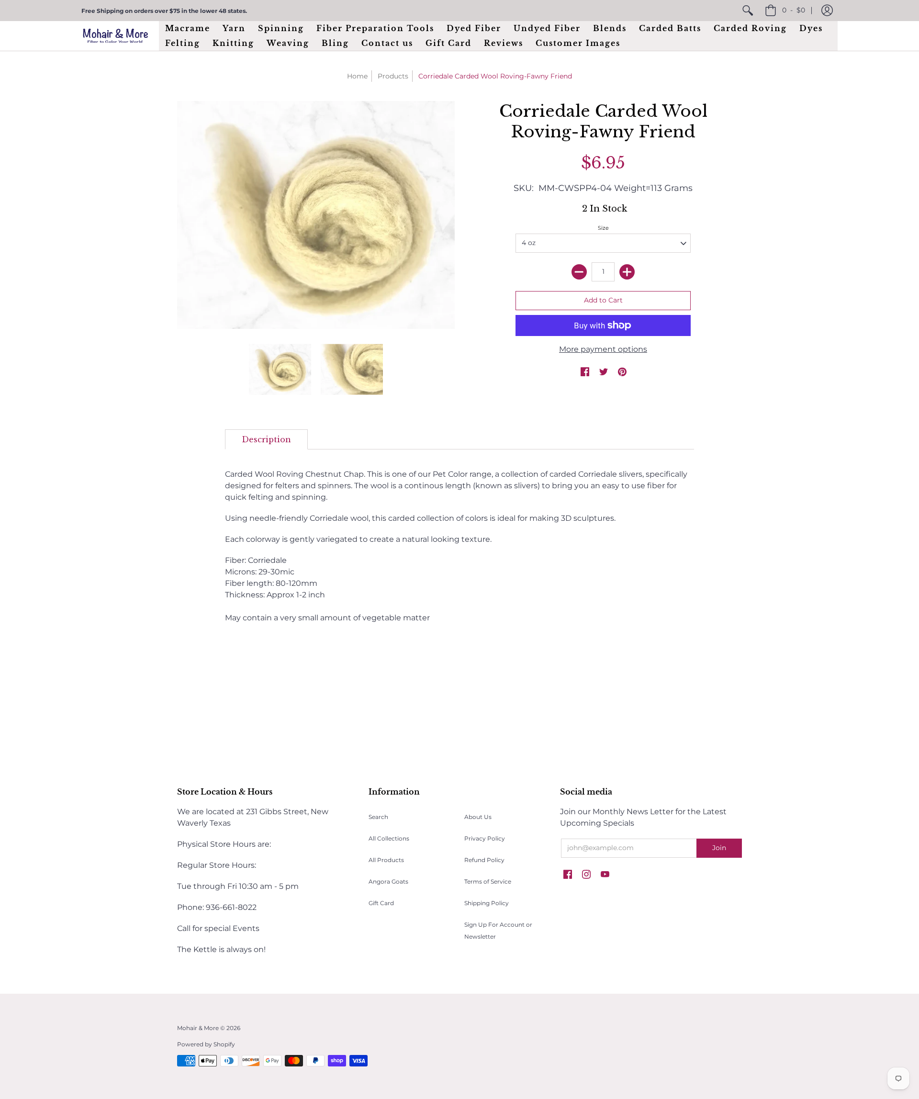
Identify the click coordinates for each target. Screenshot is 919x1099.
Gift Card (381, 903)
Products (393, 76)
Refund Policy (484, 860)
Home (357, 76)
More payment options (603, 349)
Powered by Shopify (206, 1044)
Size (603, 227)
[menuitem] (747, 10)
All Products (386, 860)
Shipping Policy (486, 903)
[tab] (266, 439)
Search (378, 816)
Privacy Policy (484, 838)
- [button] (793, 10)
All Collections (389, 838)
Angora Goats (388, 881)
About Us (478, 816)
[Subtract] (579, 272)
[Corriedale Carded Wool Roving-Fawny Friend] (280, 369)
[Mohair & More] (115, 35)
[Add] (627, 272)
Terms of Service (487, 881)
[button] (827, 10)
